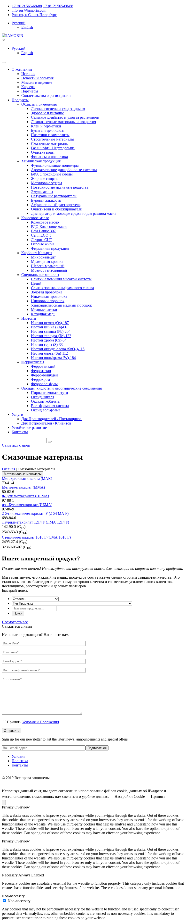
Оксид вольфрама (45, 410)
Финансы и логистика (49, 157)
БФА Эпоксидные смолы (52, 174)
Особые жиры (42, 244)
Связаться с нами (16, 445)
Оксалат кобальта (45, 401)
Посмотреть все (15, 622)
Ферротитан (41, 371)
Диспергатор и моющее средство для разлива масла (73, 213)
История (28, 74)
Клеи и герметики (46, 126)
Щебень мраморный (47, 266)
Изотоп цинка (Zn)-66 (49, 327)
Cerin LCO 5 (41, 235)
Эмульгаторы (42, 192)
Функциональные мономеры (55, 165)
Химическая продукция (41, 161)
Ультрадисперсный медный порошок (61, 305)
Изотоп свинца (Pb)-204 (50, 331)
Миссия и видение (36, 82)
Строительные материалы (52, 139)
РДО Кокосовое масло (49, 227)
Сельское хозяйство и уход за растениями (65, 117)
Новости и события (37, 78)
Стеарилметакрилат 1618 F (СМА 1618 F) (36, 537)
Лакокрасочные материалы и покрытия (63, 122)
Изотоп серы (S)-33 (47, 344)
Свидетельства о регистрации (46, 95)
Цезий (36, 283)
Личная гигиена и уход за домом (58, 109)
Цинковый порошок (47, 301)
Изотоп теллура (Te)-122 (51, 336)
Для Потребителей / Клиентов (46, 423)
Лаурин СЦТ (41, 240)
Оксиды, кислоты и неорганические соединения (61, 388)
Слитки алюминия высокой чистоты (61, 279)
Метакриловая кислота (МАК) (27, 478)
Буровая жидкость (46, 200)
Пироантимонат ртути (49, 393)
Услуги (17, 414)
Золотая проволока (46, 292)
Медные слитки (44, 310)
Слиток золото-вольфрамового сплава (62, 288)
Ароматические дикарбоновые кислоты (64, 170)
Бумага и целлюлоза (47, 130)
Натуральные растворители (54, 196)
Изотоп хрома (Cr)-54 (48, 340)
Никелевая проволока (49, 296)
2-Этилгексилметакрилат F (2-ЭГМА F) (35, 513)
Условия (18, 756)
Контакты (20, 432)
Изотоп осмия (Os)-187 (50, 323)
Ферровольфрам (44, 384)
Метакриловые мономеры (22, 474)
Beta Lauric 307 (43, 231)
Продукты (20, 100)
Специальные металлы (40, 275)
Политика (20, 761)
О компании (22, 69)
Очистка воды (42, 152)
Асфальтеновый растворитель (55, 205)
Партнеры (29, 91)
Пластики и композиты (50, 135)
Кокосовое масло (35, 218)
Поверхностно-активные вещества (59, 187)
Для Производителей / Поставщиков (51, 419)
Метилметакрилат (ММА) (23, 487)
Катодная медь (43, 314)
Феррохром (40, 379)
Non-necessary (19, 901)
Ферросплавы (32, 362)
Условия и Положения (40, 722)
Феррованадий (43, 366)
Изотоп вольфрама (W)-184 (53, 358)
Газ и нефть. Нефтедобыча (53, 148)
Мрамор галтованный (49, 270)
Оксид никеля (42, 397)
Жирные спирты (44, 178)
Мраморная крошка (47, 261)
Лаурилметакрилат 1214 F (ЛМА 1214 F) (35, 522)
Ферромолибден (44, 375)
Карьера (28, 87)
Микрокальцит (43, 257)
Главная (8, 469)
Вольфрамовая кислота (50, 406)
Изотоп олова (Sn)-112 (49, 353)
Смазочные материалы (50, 144)
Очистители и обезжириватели (56, 209)
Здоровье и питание (47, 113)
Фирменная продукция (50, 248)
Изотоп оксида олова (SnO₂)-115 (58, 349)
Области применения (39, 104)
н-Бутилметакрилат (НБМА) (25, 496)
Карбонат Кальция (36, 253)
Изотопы (28, 318)
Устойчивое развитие (29, 427)
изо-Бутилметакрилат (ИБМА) (27, 505)
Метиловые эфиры (46, 183)
